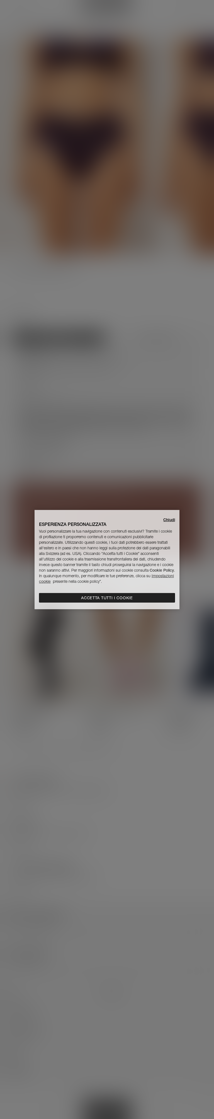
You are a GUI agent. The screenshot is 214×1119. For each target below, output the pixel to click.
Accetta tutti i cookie (107, 597)
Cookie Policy (162, 570)
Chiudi (169, 519)
